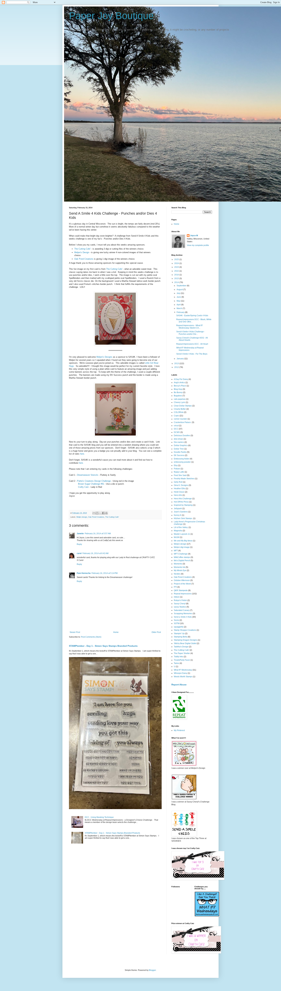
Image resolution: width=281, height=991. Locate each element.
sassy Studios (180, 607)
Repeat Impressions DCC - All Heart (192, 344)
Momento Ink (179, 567)
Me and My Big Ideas (183, 541)
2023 (176, 267)
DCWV (177, 432)
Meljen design (81, 517)
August (180, 289)
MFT (176, 550)
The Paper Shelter (182, 653)
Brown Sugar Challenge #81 (91, 484)
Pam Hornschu (84, 573)
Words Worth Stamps (183, 676)
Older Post (156, 632)
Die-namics (179, 442)
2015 (176, 278)
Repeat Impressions (183, 594)
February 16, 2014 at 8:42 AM (95, 553)
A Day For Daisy (181, 379)
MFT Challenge (180, 554)
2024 (176, 263)
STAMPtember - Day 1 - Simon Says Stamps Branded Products (103, 646)
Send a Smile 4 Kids (183, 617)
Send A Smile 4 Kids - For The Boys (191, 354)
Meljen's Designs (104, 357)
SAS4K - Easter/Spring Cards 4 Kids (192, 315)
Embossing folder (181, 459)
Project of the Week (182, 584)
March (180, 308)
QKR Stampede (181, 590)
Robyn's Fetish (180, 600)
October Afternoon (182, 580)
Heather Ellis (179, 488)
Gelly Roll (178, 482)
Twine (176, 663)
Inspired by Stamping (183, 505)
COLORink (178, 412)
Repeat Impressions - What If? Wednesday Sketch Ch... (189, 326)
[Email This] (94, 513)
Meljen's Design (81, 252)
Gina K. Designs (181, 485)
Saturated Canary (181, 610)
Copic (176, 416)
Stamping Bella (180, 637)
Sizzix (176, 620)
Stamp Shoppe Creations (185, 630)
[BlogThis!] (97, 513)
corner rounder (180, 419)
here (82, 454)
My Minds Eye (180, 570)
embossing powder (182, 462)
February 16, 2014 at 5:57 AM (98, 533)
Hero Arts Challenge (183, 498)
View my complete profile (198, 245)
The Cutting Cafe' (82, 249)
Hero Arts (178, 495)
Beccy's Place (180, 386)
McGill (176, 537)
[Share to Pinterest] (106, 513)
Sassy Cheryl (180, 603)
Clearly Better (180, 409)
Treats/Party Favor (182, 660)
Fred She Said (180, 475)
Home (116, 632)
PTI (175, 587)
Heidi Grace (179, 492)
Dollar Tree (179, 449)
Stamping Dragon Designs (185, 640)
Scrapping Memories (183, 613)
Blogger (152, 970)
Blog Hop (178, 389)
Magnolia (178, 530)
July (179, 293)
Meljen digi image (182, 547)
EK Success (179, 455)
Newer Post (75, 632)
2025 (176, 259)
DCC (176, 429)
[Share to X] (100, 513)
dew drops (178, 439)
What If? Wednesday (183, 670)
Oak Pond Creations (83, 259)
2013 (176, 363)
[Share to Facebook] (103, 513)
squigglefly (178, 627)
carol (79, 553)
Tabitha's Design (181, 647)
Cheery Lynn (179, 402)
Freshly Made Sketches (184, 478)
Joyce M (194, 235)
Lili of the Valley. (181, 527)
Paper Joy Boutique (111, 15)
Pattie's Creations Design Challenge (94, 481)
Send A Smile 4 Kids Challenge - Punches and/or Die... (190, 332)
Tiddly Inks (178, 656)
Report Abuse (179, 684)
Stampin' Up (179, 633)
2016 (176, 275)
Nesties (177, 574)
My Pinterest (179, 730)
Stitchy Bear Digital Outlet (185, 643)
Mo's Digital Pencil (182, 560)
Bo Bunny (178, 392)
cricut (176, 425)
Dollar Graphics (181, 445)
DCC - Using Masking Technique (99, 817)
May (179, 301)
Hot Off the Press (181, 502)
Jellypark (178, 508)
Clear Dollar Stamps (183, 406)
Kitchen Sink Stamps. (183, 518)
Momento (178, 564)
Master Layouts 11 (182, 534)
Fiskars (177, 469)
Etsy (176, 465)
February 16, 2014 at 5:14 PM (105, 573)
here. (81, 463)
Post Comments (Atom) (91, 637)
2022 (176, 271)
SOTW (177, 623)
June (179, 297)
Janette (80, 533)
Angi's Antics (179, 382)
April (179, 305)
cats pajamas (180, 399)
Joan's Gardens (181, 512)
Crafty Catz (83, 487)
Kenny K (177, 515)
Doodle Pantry (180, 452)
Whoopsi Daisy (180, 673)
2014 (176, 282)
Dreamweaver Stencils (87, 475)
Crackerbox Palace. (182, 422)
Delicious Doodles (182, 435)
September (182, 285)
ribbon (177, 597)
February (181, 312)
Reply (79, 544)
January (180, 358)
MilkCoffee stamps (182, 557)
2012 (176, 367)
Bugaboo (178, 396)
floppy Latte (179, 472)
